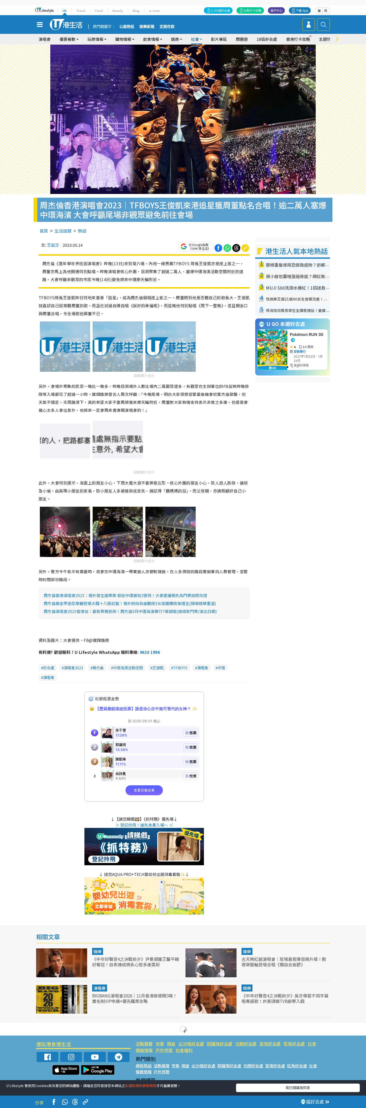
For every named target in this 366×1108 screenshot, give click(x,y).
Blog (136, 10)
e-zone (154, 10)
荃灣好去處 (270, 1044)
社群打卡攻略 (252, 10)
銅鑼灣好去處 (219, 1044)
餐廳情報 (144, 1050)
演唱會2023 (73, 667)
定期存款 (167, 27)
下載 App (302, 10)
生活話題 (63, 231)
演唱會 (45, 39)
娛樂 (98, 951)
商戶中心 (276, 10)
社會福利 (184, 1050)
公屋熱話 (126, 27)
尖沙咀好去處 (191, 1044)
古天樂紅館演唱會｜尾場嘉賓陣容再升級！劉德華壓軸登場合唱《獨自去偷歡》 (284, 962)
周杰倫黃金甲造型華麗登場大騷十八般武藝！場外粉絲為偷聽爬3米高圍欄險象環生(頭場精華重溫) (130, 603)
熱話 (82, 231)
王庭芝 (53, 245)
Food (99, 10)
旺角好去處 (294, 1044)
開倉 (171, 1044)
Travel (80, 10)
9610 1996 (150, 652)
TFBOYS (180, 667)
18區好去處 (267, 39)
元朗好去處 (245, 1044)
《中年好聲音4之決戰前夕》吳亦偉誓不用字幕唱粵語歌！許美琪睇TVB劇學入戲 (285, 998)
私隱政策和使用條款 (140, 1085)
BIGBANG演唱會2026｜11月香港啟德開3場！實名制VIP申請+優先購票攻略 (134, 998)
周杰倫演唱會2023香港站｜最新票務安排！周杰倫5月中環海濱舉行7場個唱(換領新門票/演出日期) (130, 611)
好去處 (48, 667)
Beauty (118, 10)
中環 (221, 667)
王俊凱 (158, 667)
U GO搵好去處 (220, 10)
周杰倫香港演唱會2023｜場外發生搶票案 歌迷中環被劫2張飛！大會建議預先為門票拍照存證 (125, 595)
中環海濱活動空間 (128, 667)
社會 (312, 1044)
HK (64, 10)
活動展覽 (144, 1044)
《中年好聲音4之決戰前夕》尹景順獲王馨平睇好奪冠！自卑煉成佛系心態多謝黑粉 (135, 962)
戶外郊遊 (164, 1050)
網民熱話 (144, 1066)
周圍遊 (242, 39)
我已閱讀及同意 (298, 1087)
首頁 (44, 231)
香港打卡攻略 (298, 39)
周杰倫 (98, 667)
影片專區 (219, 39)
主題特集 (327, 39)
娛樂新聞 (146, 27)
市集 (160, 1044)
